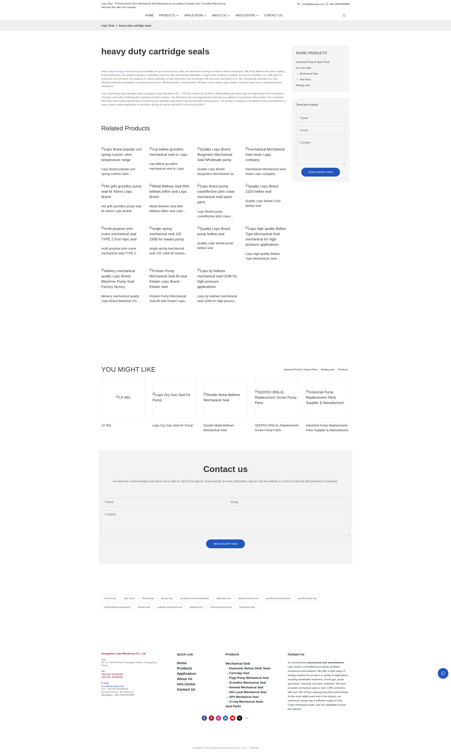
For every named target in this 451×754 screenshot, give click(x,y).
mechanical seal (247, 607)
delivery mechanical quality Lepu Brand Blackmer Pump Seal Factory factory (121, 298)
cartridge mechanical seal (169, 607)
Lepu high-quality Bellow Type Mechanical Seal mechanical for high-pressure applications (262, 256)
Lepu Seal (107, 25)
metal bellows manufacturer (117, 607)
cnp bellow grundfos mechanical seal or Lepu (166, 166)
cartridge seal (121, 71)
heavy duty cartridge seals (135, 25)
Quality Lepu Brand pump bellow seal (215, 245)
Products (343, 369)
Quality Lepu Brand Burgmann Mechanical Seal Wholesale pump (216, 171)
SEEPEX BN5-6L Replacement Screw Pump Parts (276, 428)
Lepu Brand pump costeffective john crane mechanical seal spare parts (217, 214)
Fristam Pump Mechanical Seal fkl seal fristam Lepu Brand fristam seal (167, 298)
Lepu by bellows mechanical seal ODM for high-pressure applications (217, 298)
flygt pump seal (224, 598)
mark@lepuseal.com (112, 686)
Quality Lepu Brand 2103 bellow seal (262, 203)
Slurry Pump (148, 598)
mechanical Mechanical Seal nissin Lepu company (265, 171)
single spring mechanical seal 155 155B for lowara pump (166, 251)
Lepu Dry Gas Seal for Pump (172, 425)
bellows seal (144, 607)
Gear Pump (129, 598)
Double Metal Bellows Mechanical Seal (218, 428)
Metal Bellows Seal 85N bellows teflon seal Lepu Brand (166, 209)
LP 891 (106, 425)
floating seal (327, 369)
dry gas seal (167, 598)
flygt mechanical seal (248, 598)
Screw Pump (110, 598)
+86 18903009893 (339, 4)
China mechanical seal (221, 607)
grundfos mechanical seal (278, 598)
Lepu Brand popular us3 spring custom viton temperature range (118, 171)
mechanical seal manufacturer (194, 598)
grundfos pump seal (307, 598)
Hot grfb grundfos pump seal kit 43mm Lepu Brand (121, 209)
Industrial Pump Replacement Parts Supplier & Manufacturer (327, 428)
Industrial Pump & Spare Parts (300, 369)
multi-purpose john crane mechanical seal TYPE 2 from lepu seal (118, 251)
